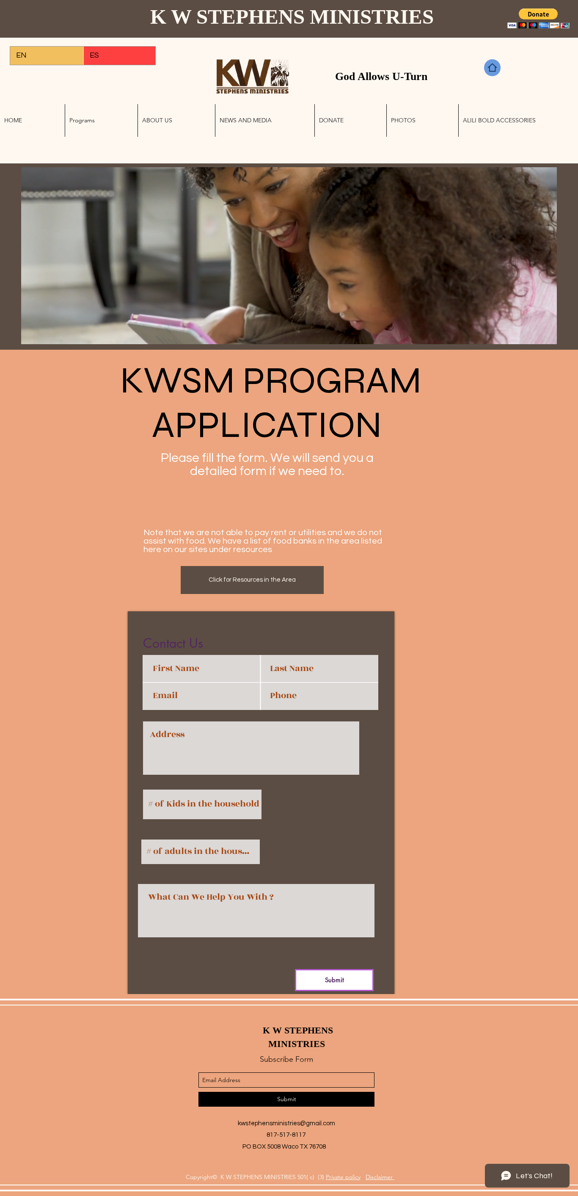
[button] (538, 18)
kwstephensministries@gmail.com (286, 1123)
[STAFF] (492, 67)
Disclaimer (380, 1177)
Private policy (343, 1177)
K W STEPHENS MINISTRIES (294, 16)
